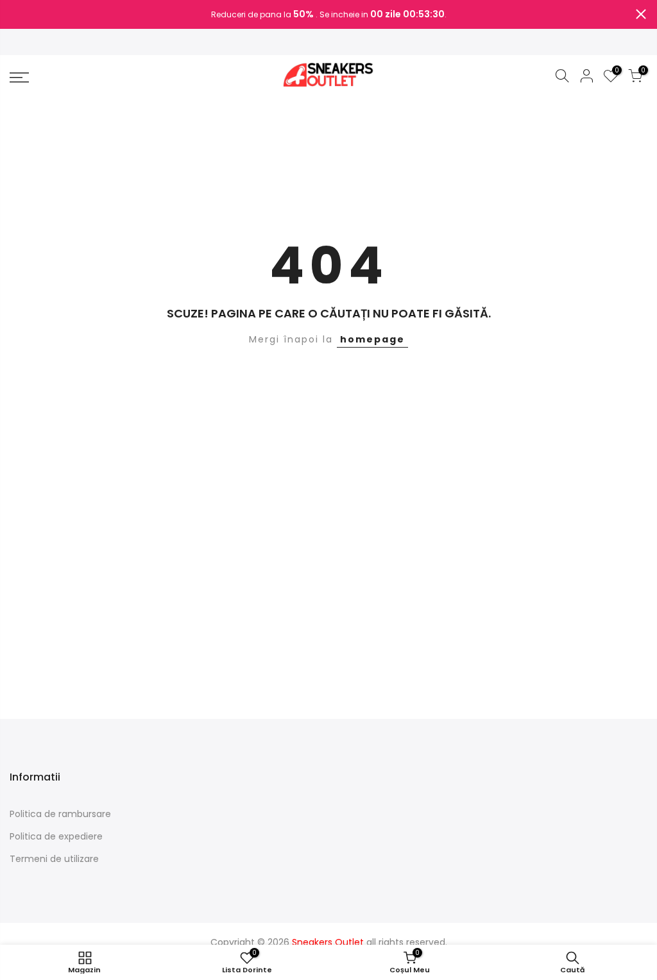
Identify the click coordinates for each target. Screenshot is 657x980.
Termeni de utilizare (54, 858)
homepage (372, 339)
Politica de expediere (56, 836)
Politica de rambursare (60, 813)
